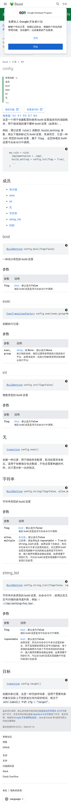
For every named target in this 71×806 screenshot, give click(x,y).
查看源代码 (35, 109)
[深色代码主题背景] (66, 149)
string (20, 350)
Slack (5, 771)
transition (13, 449)
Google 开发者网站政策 (25, 717)
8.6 (35, 115)
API (22, 62)
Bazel (5, 62)
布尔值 (13, 189)
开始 (35, 46)
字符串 (13, 213)
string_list (15, 219)
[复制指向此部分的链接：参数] (12, 270)
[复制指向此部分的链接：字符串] (17, 479)
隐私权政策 (16, 790)
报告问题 (12, 109)
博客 (5, 742)
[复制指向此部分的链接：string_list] (22, 573)
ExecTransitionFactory (21, 313)
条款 (5, 790)
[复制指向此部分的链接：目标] (14, 672)
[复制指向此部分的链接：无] (10, 438)
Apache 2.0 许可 (41, 714)
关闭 (35, 38)
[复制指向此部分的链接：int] (10, 373)
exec (12, 195)
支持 (5, 760)
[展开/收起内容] (16, 78)
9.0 (24, 115)
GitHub (6, 747)
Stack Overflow (10, 776)
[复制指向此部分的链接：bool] (13, 237)
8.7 (30, 115)
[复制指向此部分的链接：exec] (13, 302)
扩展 (14, 62)
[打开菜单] (5, 4)
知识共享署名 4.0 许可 (53, 711)
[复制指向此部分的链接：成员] (14, 181)
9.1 (19, 115)
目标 (12, 225)
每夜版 (7, 115)
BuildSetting (14, 249)
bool (16, 285)
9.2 (14, 115)
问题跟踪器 (8, 766)
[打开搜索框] (58, 4)
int (10, 201)
